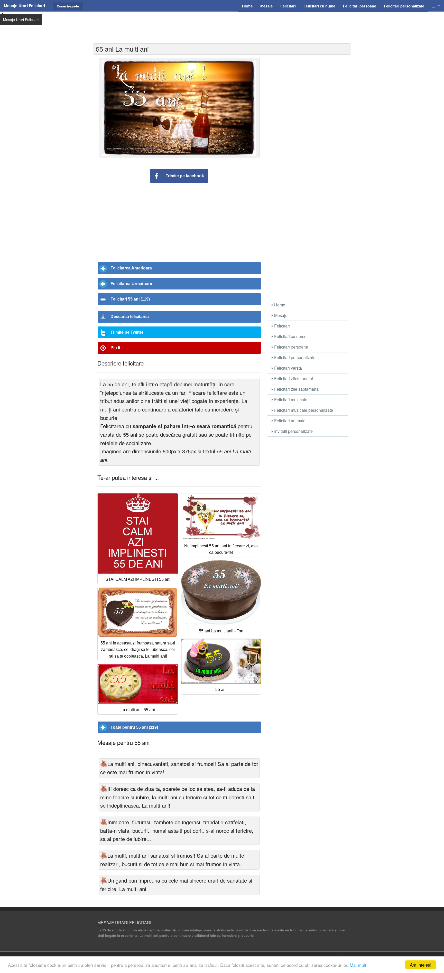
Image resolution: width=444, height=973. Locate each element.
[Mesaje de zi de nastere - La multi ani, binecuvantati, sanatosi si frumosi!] (103, 764)
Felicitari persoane (290, 347)
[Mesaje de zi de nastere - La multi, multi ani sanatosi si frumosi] (103, 855)
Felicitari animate (289, 421)
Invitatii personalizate (293, 431)
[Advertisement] (222, 24)
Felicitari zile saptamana (296, 389)
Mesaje (280, 315)
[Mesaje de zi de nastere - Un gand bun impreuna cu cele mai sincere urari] (103, 880)
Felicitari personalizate (294, 357)
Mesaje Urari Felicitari (24, 5)
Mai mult (358, 965)
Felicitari (281, 326)
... (433, 5)
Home (279, 305)
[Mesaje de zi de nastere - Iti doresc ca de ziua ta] (103, 788)
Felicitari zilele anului (293, 378)
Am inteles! (420, 964)
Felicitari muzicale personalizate (303, 410)
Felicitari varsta (287, 368)
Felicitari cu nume (290, 336)
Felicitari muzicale (290, 400)
